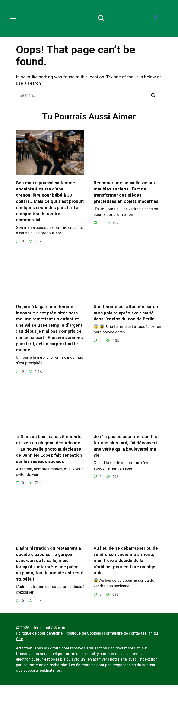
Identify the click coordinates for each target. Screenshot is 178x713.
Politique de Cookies (83, 633)
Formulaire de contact (123, 633)
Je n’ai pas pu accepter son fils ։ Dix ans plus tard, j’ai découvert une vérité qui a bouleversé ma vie (126, 446)
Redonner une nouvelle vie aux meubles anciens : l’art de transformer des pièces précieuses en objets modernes (126, 192)
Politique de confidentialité (39, 633)
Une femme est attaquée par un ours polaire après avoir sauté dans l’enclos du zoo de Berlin (126, 313)
